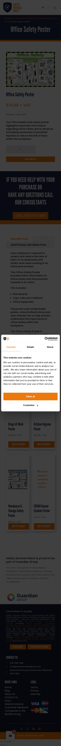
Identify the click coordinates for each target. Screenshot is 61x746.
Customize (28, 405)
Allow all (30, 396)
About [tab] (50, 347)
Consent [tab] (11, 347)
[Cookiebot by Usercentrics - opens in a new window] (45, 339)
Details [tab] (30, 347)
